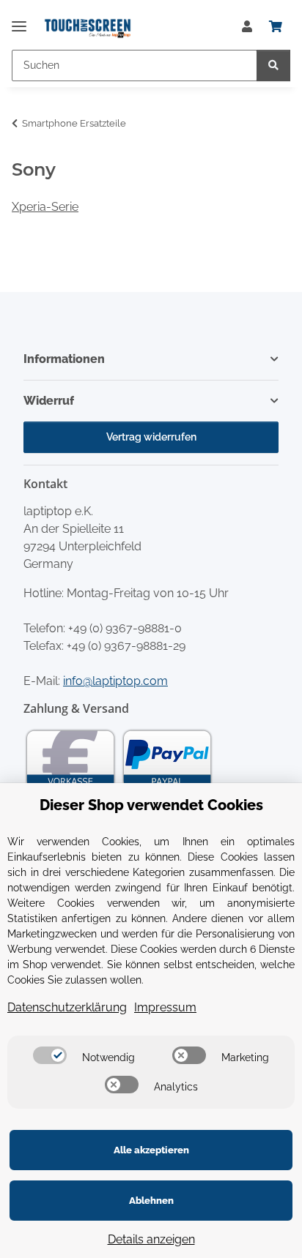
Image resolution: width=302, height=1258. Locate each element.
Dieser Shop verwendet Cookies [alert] (151, 805)
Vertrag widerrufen (151, 437)
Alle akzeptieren (151, 1150)
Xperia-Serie (45, 207)
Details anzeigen (151, 1239)
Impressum (165, 1007)
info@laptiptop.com (115, 681)
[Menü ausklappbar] (19, 20)
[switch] (50, 1055)
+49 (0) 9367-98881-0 (125, 628)
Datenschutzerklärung (67, 1007)
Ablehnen (151, 1200)
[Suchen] (273, 65)
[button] (247, 27)
